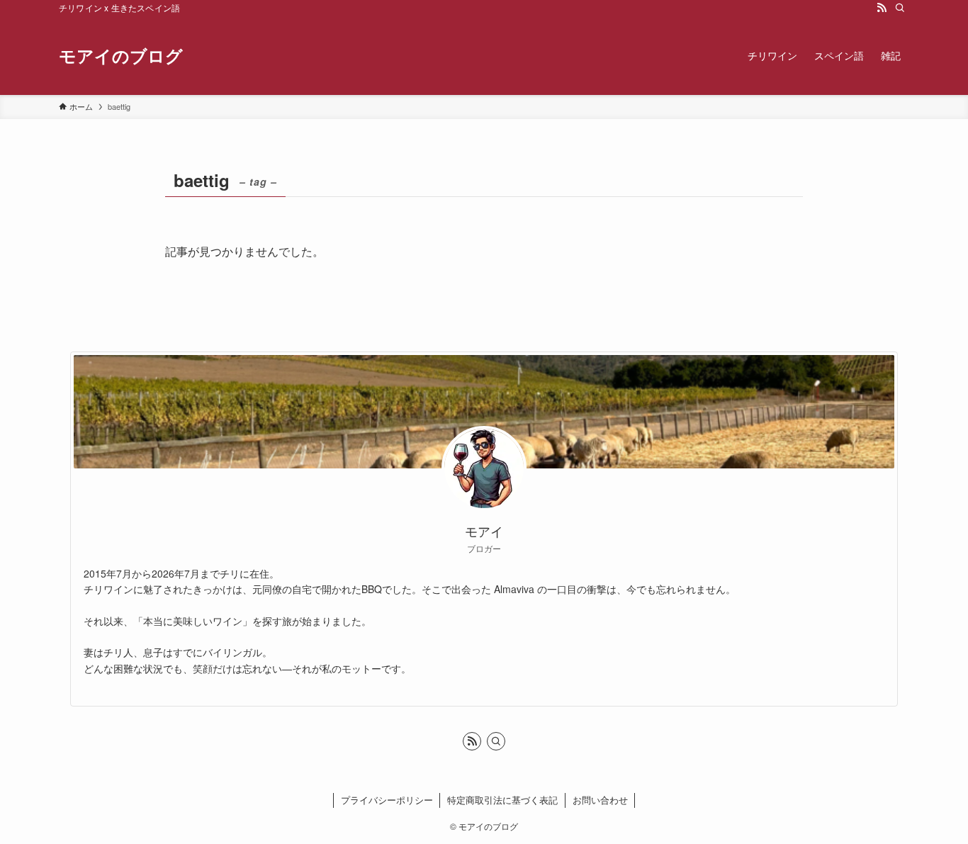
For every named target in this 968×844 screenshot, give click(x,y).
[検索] (900, 8)
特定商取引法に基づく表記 (502, 799)
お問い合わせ (600, 799)
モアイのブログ (121, 55)
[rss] (881, 8)
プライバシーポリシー (387, 799)
